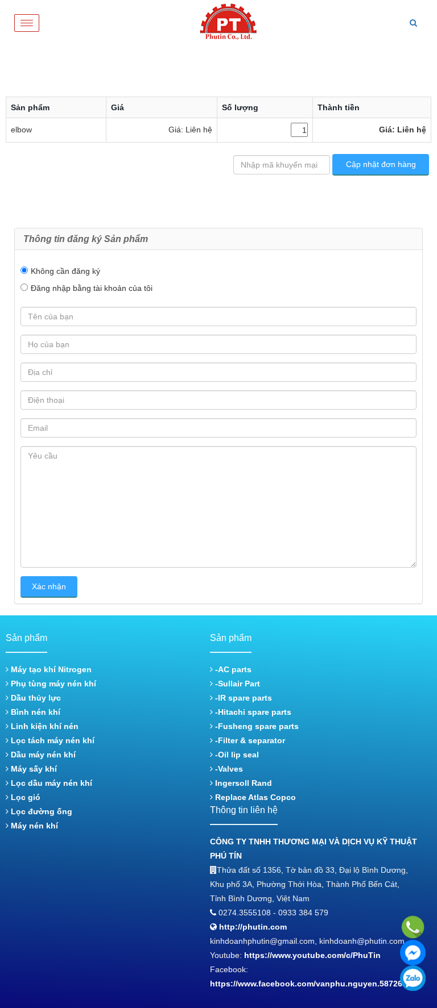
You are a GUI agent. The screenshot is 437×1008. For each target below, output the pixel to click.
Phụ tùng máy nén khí (52, 683)
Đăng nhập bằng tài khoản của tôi (91, 288)
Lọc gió (24, 797)
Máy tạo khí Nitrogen (50, 669)
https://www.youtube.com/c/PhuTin (312, 955)
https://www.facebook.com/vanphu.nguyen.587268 (308, 983)
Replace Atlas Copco (254, 797)
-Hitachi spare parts (252, 712)
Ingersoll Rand (242, 783)
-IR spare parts (242, 697)
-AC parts (232, 669)
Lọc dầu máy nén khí (50, 783)
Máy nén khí (33, 825)
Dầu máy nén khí (42, 754)
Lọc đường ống (40, 811)
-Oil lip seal (236, 754)
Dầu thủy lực (35, 697)
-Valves (228, 768)
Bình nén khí (34, 712)
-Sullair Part (236, 683)
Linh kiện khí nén (44, 726)
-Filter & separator (249, 740)
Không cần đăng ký (65, 271)
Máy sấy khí (33, 768)
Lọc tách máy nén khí (51, 740)
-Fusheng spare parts (256, 726)
